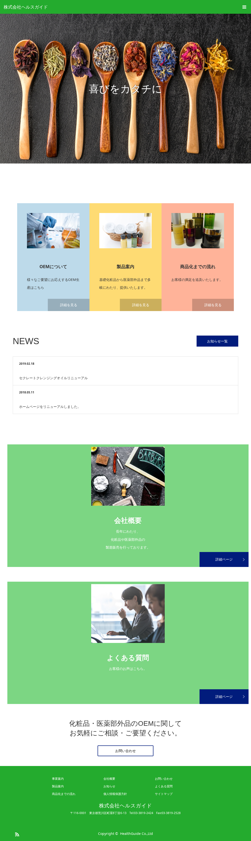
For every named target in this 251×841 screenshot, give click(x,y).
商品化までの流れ (63, 794)
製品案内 (58, 786)
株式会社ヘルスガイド (26, 7)
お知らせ (109, 786)
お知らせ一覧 (217, 341)
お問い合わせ (125, 750)
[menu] (244, 7)
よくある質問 (164, 786)
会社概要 (109, 779)
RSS (16, 833)
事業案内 (58, 779)
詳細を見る (68, 304)
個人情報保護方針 (115, 794)
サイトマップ (164, 794)
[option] (125, 88)
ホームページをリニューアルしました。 (50, 406)
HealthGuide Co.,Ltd (136, 833)
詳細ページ (224, 559)
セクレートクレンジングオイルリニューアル (53, 378)
